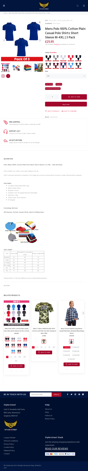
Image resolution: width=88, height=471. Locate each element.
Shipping (57, 44)
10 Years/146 (75, 351)
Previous (4, 40)
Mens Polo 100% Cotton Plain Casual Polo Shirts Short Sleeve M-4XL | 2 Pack (16, 329)
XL (15, 357)
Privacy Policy (9, 444)
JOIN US (56, 394)
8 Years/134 (76, 347)
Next (40, 40)
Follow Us (48, 415)
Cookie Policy (9, 447)
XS (33, 347)
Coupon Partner (9, 437)
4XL (16, 361)
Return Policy (50, 418)
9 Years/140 (67, 351)
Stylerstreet (54, 117)
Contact (7, 453)
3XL (25, 357)
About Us (48, 409)
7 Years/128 (67, 347)
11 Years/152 (66, 355)
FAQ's (47, 412)
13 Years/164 (71, 359)
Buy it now (66, 104)
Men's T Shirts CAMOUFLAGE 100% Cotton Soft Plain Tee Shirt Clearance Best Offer (44, 331)
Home (5, 13)
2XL (20, 357)
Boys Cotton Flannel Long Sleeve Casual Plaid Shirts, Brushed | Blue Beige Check (71, 331)
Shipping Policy (9, 450)
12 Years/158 (76, 355)
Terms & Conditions (11, 441)
